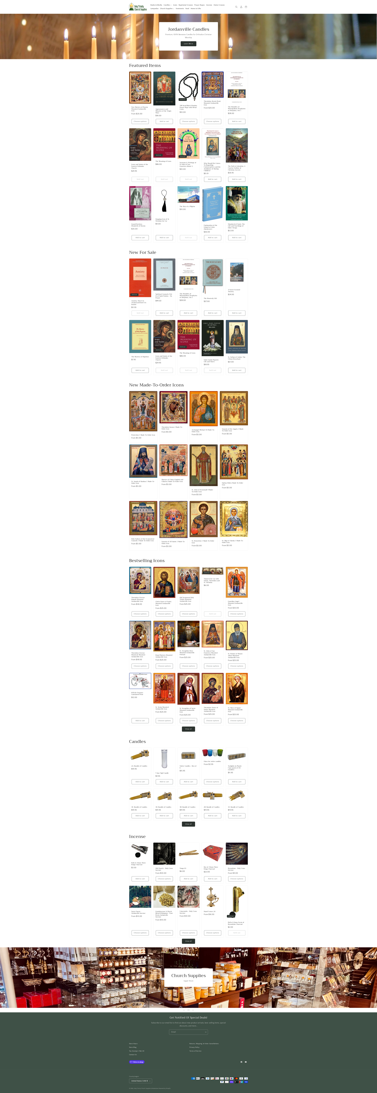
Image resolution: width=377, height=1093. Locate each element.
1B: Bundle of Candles (163, 807)
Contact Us (133, 1054)
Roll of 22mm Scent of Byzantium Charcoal (236, 923)
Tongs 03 (183, 868)
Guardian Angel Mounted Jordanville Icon (235, 603)
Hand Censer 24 (209, 911)
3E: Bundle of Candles (139, 807)
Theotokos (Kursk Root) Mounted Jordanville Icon (212, 103)
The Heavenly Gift (210, 298)
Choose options (140, 121)
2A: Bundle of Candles (139, 766)
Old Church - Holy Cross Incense (164, 869)
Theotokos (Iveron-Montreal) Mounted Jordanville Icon (138, 655)
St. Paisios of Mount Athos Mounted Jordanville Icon (235, 655)
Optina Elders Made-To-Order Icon (232, 484)
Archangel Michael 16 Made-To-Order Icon (203, 431)
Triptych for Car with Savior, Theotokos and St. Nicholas (212, 581)
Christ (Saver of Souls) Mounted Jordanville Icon (163, 603)
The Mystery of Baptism (140, 357)
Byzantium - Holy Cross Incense (236, 869)
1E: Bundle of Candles (236, 807)
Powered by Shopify (165, 1088)
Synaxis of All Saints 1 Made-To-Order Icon (173, 542)
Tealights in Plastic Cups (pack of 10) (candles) (235, 768)
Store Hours (133, 1043)
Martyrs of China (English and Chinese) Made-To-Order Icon (172, 480)
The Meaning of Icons (163, 161)
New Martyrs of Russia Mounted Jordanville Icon (139, 109)
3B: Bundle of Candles (187, 807)
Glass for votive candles (212, 761)
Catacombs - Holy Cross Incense (188, 912)
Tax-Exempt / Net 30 (136, 1051)
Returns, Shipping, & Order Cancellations (204, 1043)
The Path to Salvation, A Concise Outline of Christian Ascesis (236, 168)
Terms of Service (195, 1051)
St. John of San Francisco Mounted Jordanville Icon (210, 653)
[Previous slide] (184, 1010)
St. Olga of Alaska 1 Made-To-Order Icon (232, 542)
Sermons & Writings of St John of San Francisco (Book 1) (188, 164)
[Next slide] (193, 1010)
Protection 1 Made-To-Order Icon (143, 435)
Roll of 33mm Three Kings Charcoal (138, 864)
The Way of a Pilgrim (187, 207)
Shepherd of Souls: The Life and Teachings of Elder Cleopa (236, 226)
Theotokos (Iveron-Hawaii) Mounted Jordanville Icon (138, 599)
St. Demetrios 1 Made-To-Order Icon (203, 542)
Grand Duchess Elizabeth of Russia (138, 225)
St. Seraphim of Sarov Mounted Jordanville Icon (187, 710)
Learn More (188, 44)
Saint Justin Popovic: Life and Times (211, 361)
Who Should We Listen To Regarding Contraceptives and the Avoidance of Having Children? (212, 167)
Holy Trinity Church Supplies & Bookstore (146, 1088)
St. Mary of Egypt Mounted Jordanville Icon (235, 710)
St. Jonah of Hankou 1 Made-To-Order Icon (143, 482)
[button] (167, 5)
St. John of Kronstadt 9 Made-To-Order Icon (202, 491)
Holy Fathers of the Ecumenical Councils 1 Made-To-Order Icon (142, 540)
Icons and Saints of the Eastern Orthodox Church (139, 166)
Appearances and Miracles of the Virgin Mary (163, 111)
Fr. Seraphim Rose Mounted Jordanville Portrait (187, 653)
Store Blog (132, 1047)
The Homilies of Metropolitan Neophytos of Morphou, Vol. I (237, 108)
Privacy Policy (194, 1047)
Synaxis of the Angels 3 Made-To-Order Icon (233, 430)
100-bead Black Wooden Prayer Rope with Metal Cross (188, 107)
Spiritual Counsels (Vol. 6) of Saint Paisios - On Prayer (164, 296)
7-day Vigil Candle (162, 773)
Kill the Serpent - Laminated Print (137, 694)
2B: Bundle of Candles (212, 807)
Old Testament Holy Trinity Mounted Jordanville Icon (187, 599)
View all (188, 729)
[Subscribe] (205, 1032)
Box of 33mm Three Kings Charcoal (211, 868)
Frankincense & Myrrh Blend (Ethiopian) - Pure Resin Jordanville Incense (164, 914)
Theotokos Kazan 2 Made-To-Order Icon (172, 428)
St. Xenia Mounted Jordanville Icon (162, 708)
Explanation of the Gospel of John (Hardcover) (210, 227)
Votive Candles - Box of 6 (188, 767)
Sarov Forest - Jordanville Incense (138, 912)
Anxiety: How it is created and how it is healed (138, 303)
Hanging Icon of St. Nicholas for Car (162, 220)
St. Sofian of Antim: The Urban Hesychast (236, 358)
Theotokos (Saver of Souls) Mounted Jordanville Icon (211, 709)
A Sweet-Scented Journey (234, 291)
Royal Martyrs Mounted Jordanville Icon (164, 656)
